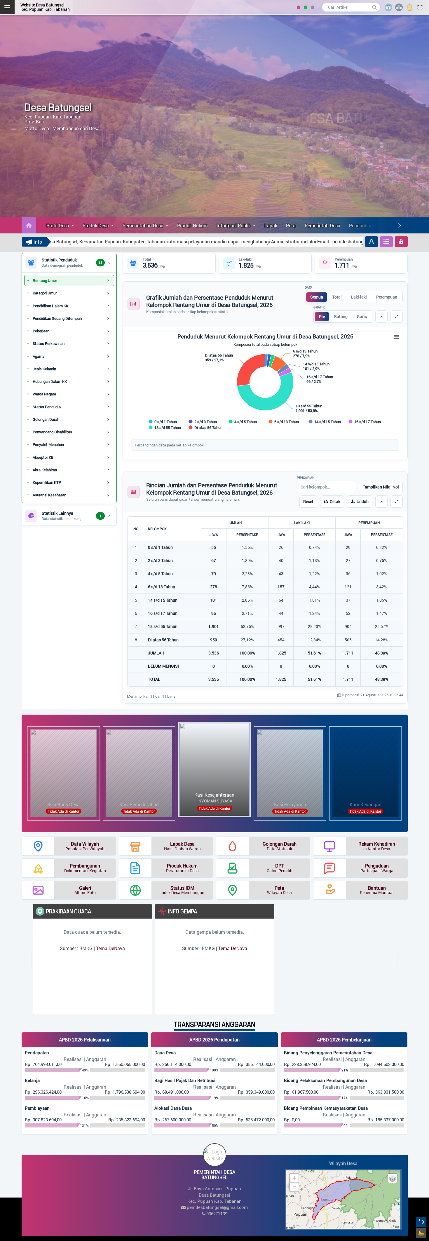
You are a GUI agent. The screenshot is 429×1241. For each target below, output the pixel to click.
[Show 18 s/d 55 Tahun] (165, 427)
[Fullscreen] (396, 316)
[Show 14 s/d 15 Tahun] (325, 421)
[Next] (399, 225)
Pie (322, 316)
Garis (362, 316)
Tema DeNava (110, 948)
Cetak (335, 501)
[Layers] (392, 1178)
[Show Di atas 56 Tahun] (206, 427)
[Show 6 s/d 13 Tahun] (284, 421)
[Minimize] (381, 316)
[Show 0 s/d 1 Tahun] (163, 421)
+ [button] (294, 1178)
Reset (308, 501)
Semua (316, 297)
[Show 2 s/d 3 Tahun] (203, 421)
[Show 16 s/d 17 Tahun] (365, 421)
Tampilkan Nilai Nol (381, 487)
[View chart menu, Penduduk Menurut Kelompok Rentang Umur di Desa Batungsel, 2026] (397, 337)
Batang (341, 316)
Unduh (363, 501)
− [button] (294, 1187)
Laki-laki (359, 297)
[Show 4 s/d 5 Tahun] (243, 421)
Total (337, 297)
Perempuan (386, 297)
